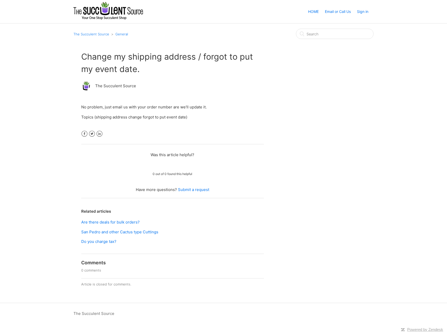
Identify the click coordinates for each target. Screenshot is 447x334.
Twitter (92, 134)
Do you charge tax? (98, 241)
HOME (313, 11)
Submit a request (193, 189)
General (121, 34)
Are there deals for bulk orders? (110, 222)
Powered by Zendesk (425, 329)
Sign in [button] (362, 11)
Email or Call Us (338, 11)
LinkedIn (99, 134)
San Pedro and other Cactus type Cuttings (119, 231)
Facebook (84, 134)
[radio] (159, 164)
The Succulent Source (91, 34)
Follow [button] (253, 84)
